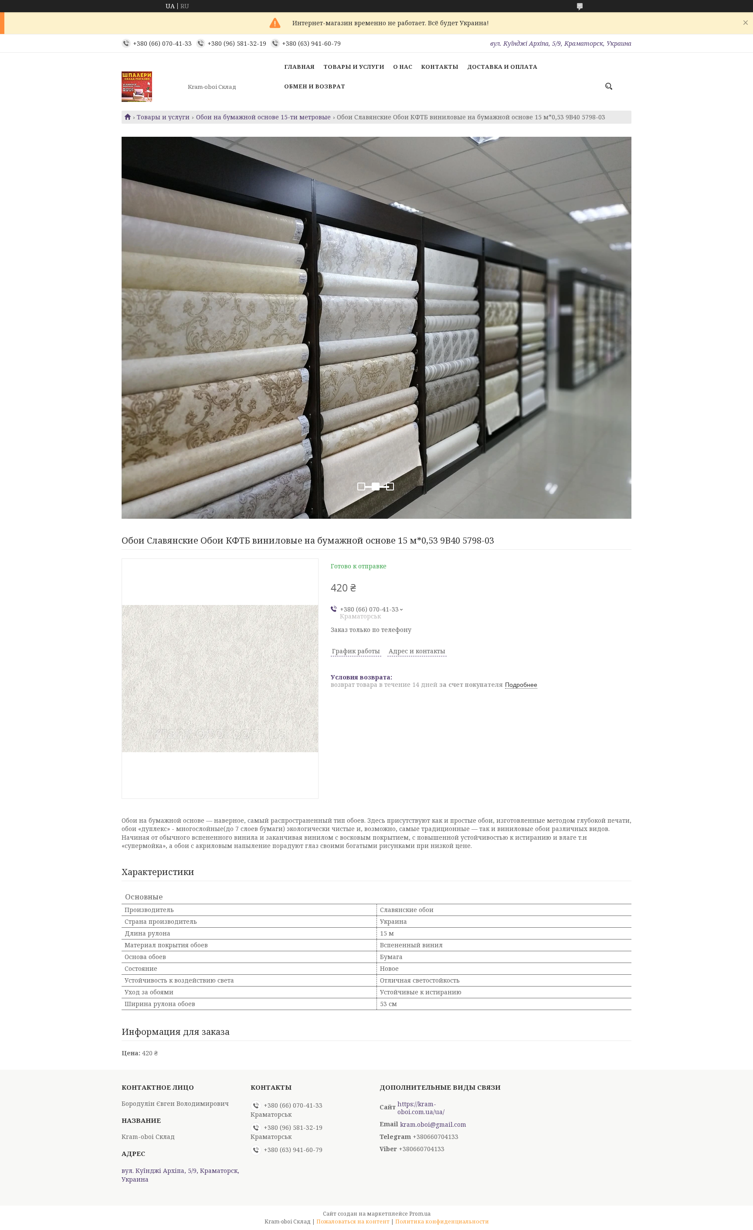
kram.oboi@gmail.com (433, 1125)
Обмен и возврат (314, 86)
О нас (402, 67)
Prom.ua (420, 1213)
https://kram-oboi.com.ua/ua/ (420, 1108)
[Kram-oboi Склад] (152, 86)
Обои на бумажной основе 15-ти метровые (263, 117)
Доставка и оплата (502, 67)
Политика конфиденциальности (442, 1221)
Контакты (439, 67)
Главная (299, 67)
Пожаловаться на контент (353, 1221)
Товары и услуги (353, 67)
